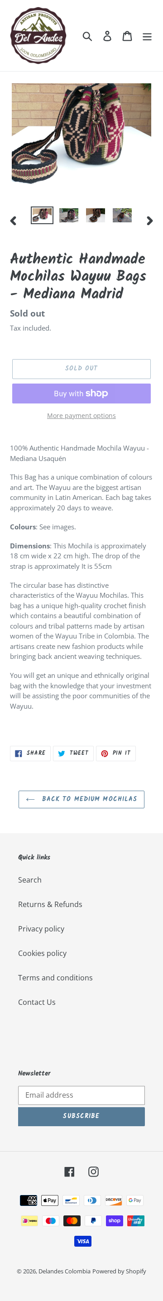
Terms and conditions (55, 978)
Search (30, 880)
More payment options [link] (81, 415)
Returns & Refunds (50, 904)
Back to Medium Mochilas (88, 799)
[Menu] (147, 35)
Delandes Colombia (64, 1271)
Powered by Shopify (119, 1271)
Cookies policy (42, 953)
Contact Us (37, 1002)
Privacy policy (41, 929)
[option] (42, 216)
